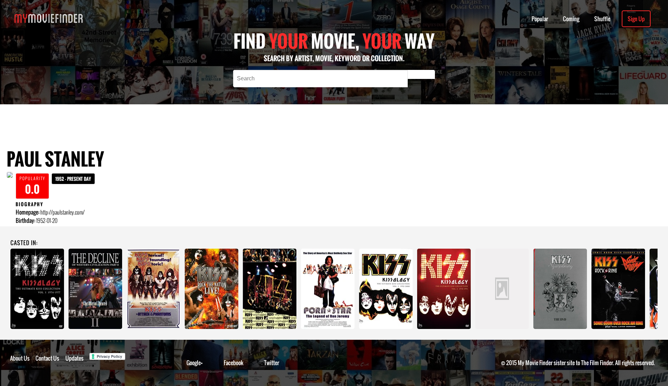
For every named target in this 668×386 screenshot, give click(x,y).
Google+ (194, 363)
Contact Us (47, 358)
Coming (571, 19)
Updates (74, 358)
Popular (540, 19)
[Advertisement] (260, 120)
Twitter (271, 363)
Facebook (234, 363)
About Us (20, 358)
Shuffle (602, 19)
